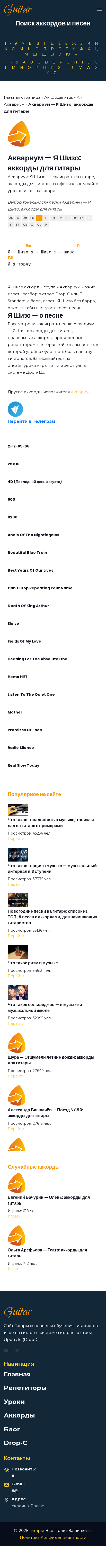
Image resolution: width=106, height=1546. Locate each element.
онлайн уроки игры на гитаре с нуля (45, 365)
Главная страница (22, 97)
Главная (17, 1374)
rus (70, 97)
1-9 (13, 43)
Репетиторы (25, 1388)
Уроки (14, 1401)
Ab (11, 217)
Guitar (17, 10)
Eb (81, 217)
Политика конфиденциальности (53, 1537)
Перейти (16, 838)
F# (18, 224)
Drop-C (15, 1443)
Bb (32, 217)
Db (60, 217)
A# (25, 217)
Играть (14, 1216)
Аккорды (53, 97)
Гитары (36, 1530)
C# (53, 217)
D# (74, 217)
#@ (15, 1490)
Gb (25, 224)
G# (39, 224)
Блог (12, 1429)
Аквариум (14, 104)
